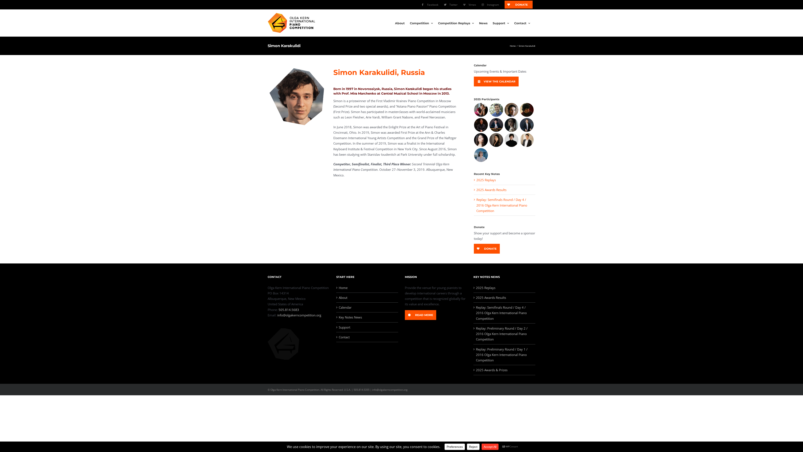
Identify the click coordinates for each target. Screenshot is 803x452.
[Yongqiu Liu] (511, 124)
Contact (344, 337)
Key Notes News (350, 317)
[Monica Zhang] (481, 109)
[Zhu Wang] (527, 140)
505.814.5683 (289, 310)
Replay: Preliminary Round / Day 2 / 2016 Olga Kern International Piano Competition (502, 334)
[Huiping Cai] (481, 124)
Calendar (345, 307)
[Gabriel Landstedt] (511, 109)
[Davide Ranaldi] (511, 140)
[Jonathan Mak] (527, 124)
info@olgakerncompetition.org (299, 315)
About (343, 297)
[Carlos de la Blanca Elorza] (527, 109)
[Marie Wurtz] (481, 155)
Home (343, 288)
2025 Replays (486, 180)
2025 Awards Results (491, 190)
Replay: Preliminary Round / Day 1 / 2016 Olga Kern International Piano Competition (502, 354)
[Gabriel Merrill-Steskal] (496, 109)
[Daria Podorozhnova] (496, 140)
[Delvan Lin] (496, 124)
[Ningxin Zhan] (481, 140)
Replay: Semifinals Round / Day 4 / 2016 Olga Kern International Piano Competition (501, 205)
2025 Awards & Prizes (492, 370)
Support (344, 327)
